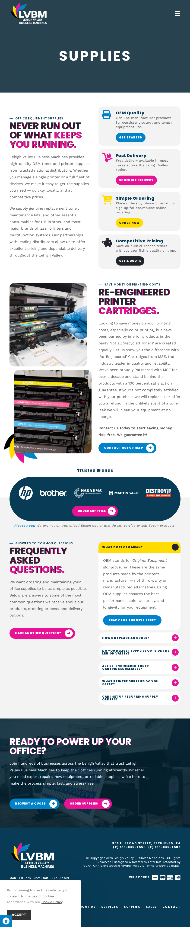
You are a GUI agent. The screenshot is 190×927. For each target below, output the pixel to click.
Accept (19, 915)
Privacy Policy (131, 866)
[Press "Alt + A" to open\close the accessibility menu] (6, 921)
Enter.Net (154, 862)
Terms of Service (157, 866)
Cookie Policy (51, 902)
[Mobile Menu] (177, 13)
